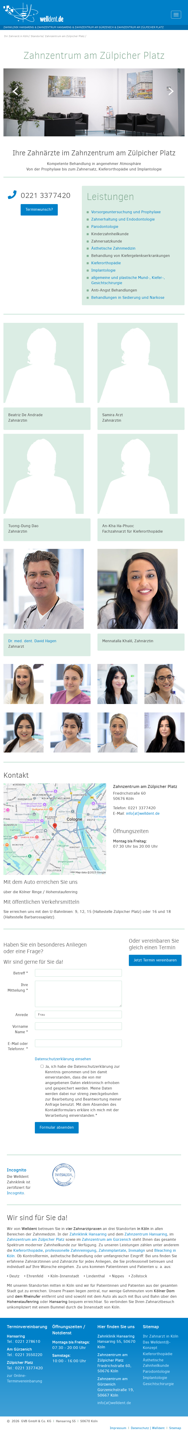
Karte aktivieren (29, 836)
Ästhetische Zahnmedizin (113, 248)
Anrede (21, 1014)
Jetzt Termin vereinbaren (155, 960)
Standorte (37, 36)
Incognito (16, 1170)
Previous (16, 92)
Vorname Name (20, 1029)
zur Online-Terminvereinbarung (24, 1378)
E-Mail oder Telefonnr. (18, 1046)
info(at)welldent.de (143, 813)
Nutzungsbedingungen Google (34, 848)
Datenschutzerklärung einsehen (63, 1059)
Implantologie (103, 270)
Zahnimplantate (112, 1250)
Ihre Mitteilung (18, 987)
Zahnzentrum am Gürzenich (106, 1239)
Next (172, 92)
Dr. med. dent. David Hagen (32, 641)
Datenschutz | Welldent (148, 1428)
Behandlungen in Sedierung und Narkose (127, 297)
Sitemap (175, 1428)
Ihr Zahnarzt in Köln (16, 36)
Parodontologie (104, 226)
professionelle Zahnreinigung (70, 1250)
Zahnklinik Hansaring (88, 1234)
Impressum (118, 1428)
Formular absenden (57, 1127)
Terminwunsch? (39, 209)
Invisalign (136, 1250)
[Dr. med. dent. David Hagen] (43, 589)
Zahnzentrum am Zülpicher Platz (35, 1239)
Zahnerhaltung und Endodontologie (123, 219)
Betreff (20, 973)
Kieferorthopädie (106, 263)
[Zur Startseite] (33, 12)
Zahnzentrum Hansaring (145, 1234)
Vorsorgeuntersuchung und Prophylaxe (126, 212)
